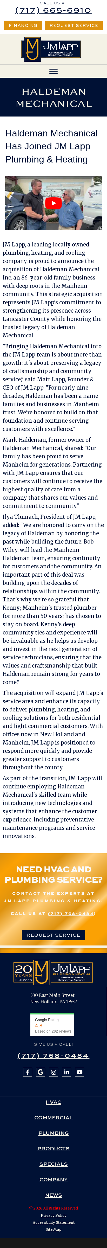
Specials (53, 1164)
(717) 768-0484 (71, 913)
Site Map (53, 1229)
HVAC (53, 1102)
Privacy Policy (53, 1215)
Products (53, 1148)
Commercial (53, 1117)
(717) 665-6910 (53, 9)
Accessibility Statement (54, 1222)
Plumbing (53, 1133)
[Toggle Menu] (53, 71)
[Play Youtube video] (53, 203)
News (53, 1195)
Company (53, 1179)
